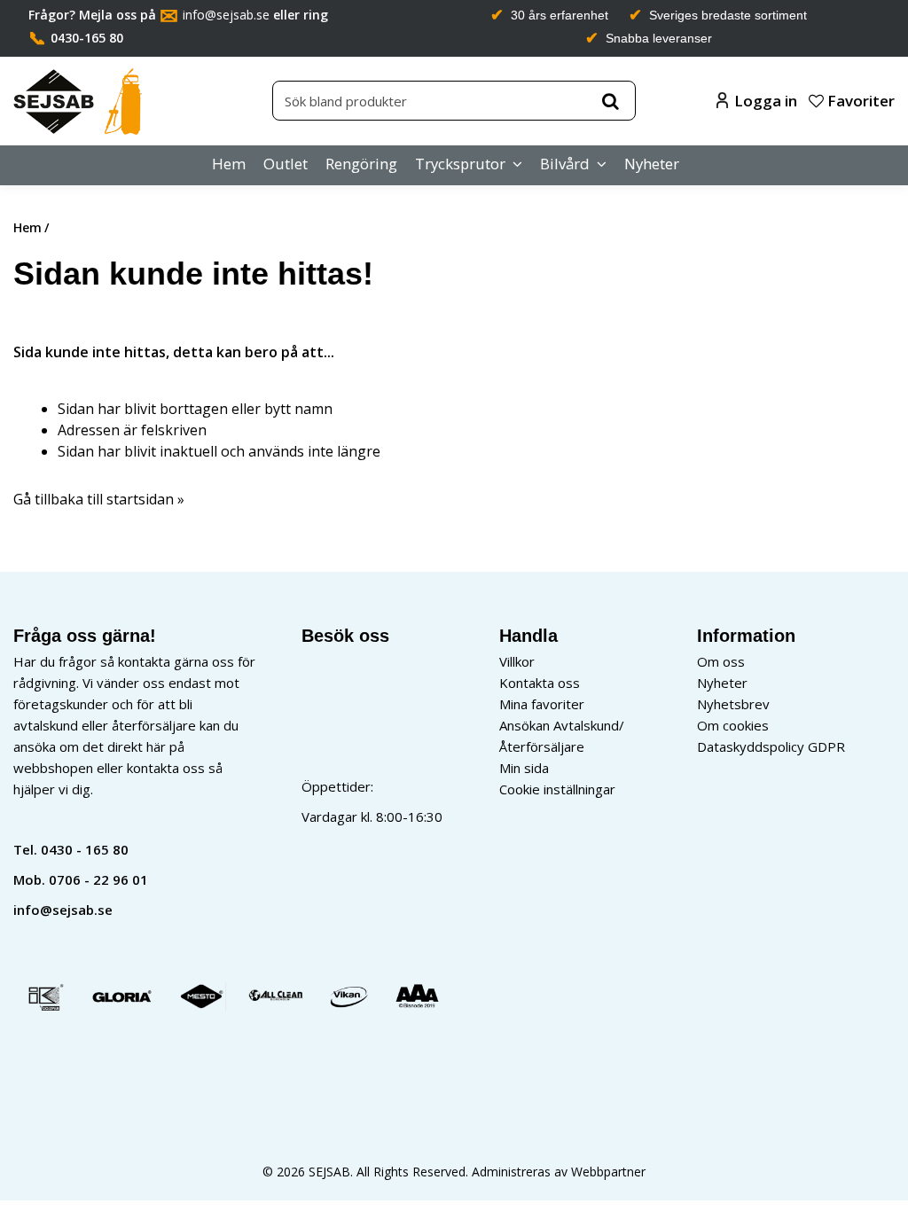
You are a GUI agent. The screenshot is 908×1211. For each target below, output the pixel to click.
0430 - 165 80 (85, 849)
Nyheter (651, 163)
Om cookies (733, 725)
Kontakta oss (539, 682)
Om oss (721, 661)
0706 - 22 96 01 (98, 879)
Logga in (765, 100)
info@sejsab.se (226, 14)
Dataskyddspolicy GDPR (771, 746)
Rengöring (361, 163)
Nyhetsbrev (733, 704)
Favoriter (859, 100)
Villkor (517, 661)
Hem (229, 163)
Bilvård (565, 163)
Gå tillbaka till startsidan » (98, 499)
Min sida (524, 768)
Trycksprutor (460, 163)
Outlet (285, 163)
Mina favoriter (541, 704)
